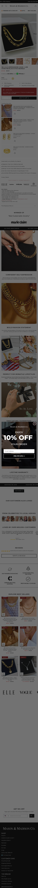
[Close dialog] (34, 423)
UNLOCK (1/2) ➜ (18, 456)
